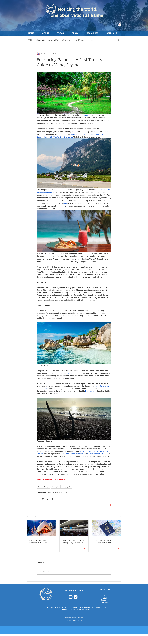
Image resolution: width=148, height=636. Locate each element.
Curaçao (66, 40)
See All (119, 516)
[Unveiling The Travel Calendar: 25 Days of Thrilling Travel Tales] (41, 528)
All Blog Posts (41, 492)
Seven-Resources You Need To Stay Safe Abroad (106, 541)
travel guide (66, 487)
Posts (29, 40)
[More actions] (110, 54)
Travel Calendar (43, 487)
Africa (65, 492)
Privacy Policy (80, 617)
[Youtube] (71, 597)
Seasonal (40, 40)
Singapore (53, 40)
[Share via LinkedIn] (48, 499)
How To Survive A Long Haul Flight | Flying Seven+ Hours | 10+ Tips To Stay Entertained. (74, 541)
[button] (119, 24)
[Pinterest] (76, 597)
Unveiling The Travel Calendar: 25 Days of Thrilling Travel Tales (38, 541)
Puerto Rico (79, 40)
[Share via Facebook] (38, 499)
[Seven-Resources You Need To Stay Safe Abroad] (106, 528)
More (91, 40)
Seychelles (55, 487)
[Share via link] (52, 499)
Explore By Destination (55, 492)
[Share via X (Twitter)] (43, 499)
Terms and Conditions (70, 617)
